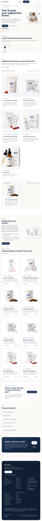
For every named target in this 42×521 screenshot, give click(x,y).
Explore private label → (6, 67)
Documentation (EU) (8, 499)
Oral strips (18, 484)
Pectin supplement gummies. (10, 100)
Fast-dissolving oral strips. (29, 136)
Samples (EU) (6, 495)
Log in (20, 1)
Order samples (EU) (7, 481)
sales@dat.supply (12, 474)
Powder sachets (19, 481)
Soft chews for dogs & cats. (11, 199)
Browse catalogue (7, 482)
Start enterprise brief (32, 391)
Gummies (18, 479)
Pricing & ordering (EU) (8, 497)
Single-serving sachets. (28, 100)
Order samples (5, 28)
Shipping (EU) (6, 502)
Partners (17, 497)
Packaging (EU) (7, 500)
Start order (26, 1)
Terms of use (18, 500)
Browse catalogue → (5, 253)
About (17, 494)
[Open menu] (39, 2)
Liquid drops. (6, 172)
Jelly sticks (18, 482)
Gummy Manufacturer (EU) (33, 481)
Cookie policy (18, 502)
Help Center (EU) (7, 494)
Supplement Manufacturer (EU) (33, 483)
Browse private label (14, 25)
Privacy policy (18, 499)
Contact (17, 495)
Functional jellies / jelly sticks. (10, 136)
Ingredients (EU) (7, 504)
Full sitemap (6, 516)
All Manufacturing (31, 479)
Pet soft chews (18, 487)
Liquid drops (18, 486)
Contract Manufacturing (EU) (32, 486)
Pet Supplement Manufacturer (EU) (31, 489)
